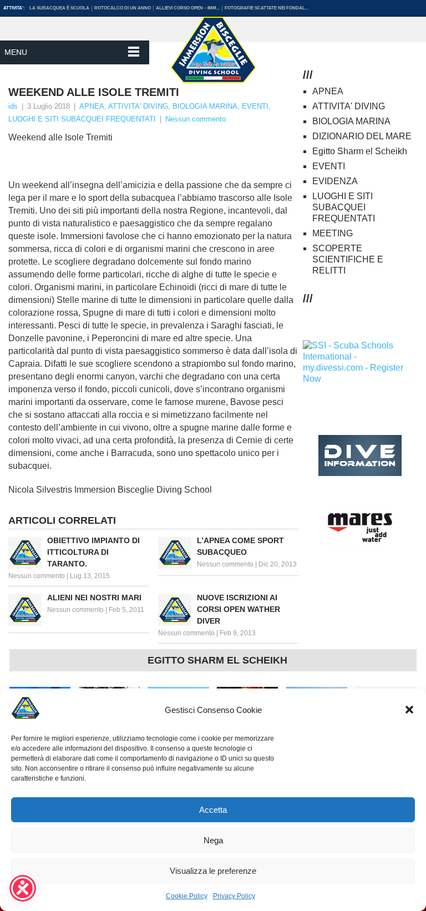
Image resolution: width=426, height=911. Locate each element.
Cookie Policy (186, 896)
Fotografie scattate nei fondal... (266, 8)
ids (13, 106)
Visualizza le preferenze (213, 870)
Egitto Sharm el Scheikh (359, 151)
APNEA (91, 106)
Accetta (213, 809)
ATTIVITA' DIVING (138, 106)
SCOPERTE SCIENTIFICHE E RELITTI (347, 259)
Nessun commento (195, 119)
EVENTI (255, 106)
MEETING (332, 233)
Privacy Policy (234, 896)
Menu (15, 52)
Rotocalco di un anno (122, 8)
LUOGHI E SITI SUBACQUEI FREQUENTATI (82, 119)
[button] (409, 709)
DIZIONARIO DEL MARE (362, 136)
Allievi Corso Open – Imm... (188, 8)
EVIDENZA (335, 181)
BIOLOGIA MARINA (205, 106)
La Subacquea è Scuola (59, 8)
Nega (213, 840)
